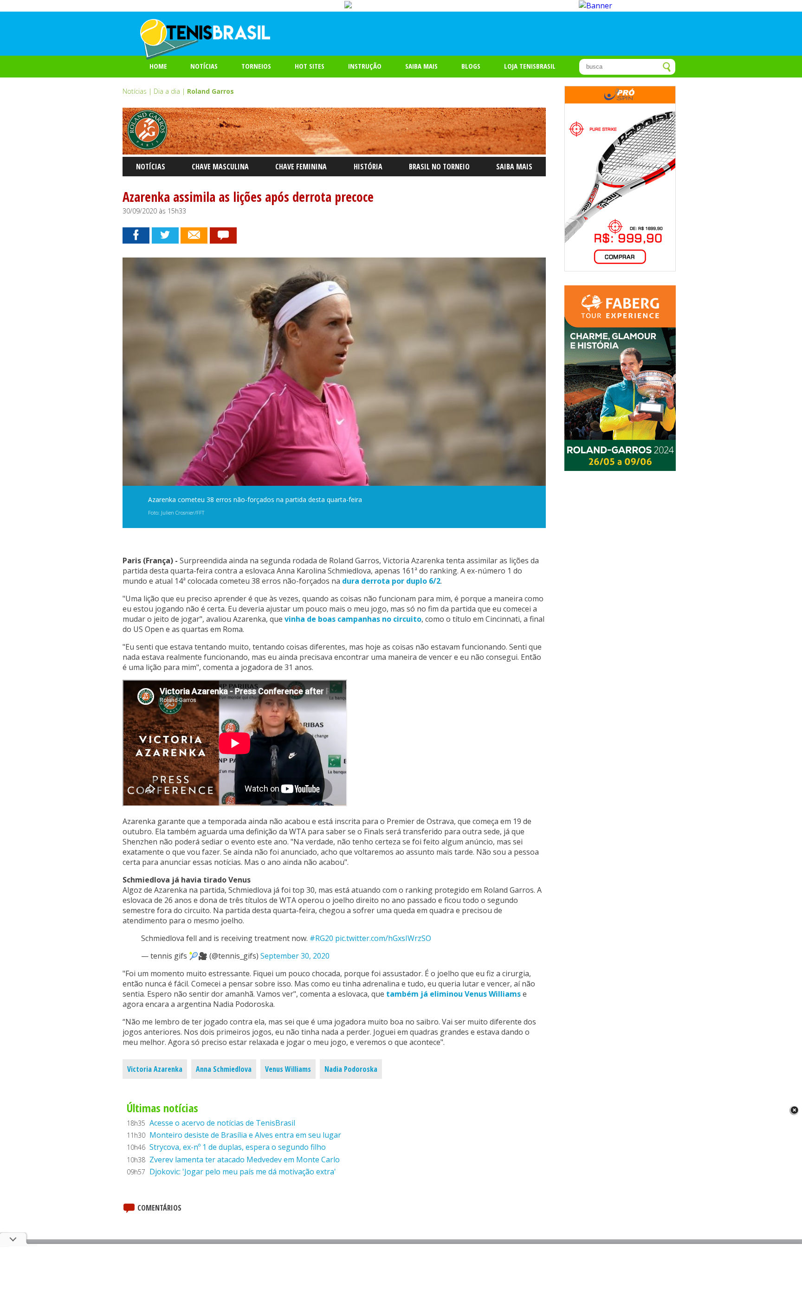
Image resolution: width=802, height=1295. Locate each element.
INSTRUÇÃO (365, 66)
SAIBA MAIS (421, 66)
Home (158, 66)
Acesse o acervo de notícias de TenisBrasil (222, 1123)
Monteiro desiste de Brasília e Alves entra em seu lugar (245, 1135)
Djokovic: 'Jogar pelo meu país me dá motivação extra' (242, 1171)
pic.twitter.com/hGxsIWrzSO (383, 938)
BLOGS (470, 66)
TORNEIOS (256, 66)
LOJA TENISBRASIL (530, 66)
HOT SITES (309, 66)
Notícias (204, 66)
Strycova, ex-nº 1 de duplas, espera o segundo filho (237, 1147)
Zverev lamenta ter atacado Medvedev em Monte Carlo (244, 1159)
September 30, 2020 (295, 956)
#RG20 (321, 938)
